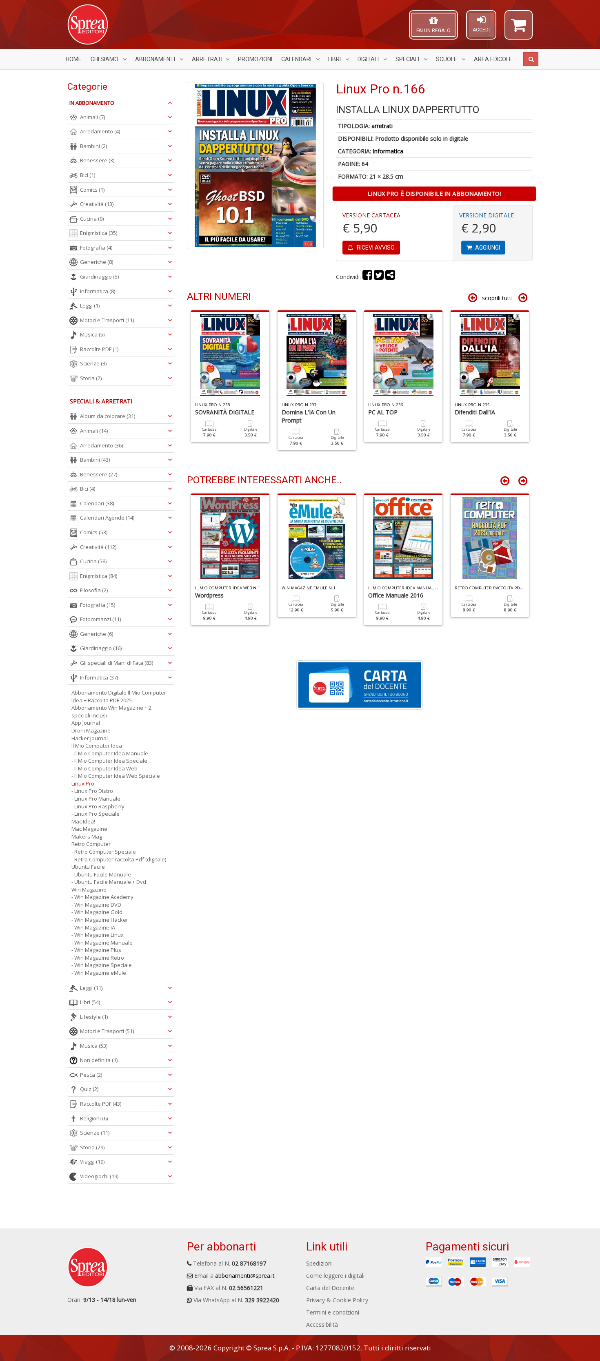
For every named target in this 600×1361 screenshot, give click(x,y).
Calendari (297, 59)
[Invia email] (390, 277)
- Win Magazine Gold (96, 912)
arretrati (382, 126)
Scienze (93, 363)
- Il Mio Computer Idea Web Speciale (115, 775)
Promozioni (255, 59)
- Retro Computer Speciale (103, 851)
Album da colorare (107, 416)
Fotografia (96, 247)
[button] (518, 28)
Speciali (408, 59)
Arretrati (207, 59)
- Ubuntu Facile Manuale (101, 874)
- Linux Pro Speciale (95, 813)
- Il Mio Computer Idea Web (104, 768)
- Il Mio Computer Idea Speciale (109, 760)
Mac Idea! (83, 821)
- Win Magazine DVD (96, 904)
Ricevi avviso (375, 247)
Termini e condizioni (332, 1312)
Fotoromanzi (100, 619)
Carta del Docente (330, 1288)
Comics (92, 189)
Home (74, 59)
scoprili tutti (497, 298)
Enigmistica (98, 233)
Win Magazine (89, 889)
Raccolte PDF (99, 349)
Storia (91, 378)
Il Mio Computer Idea (96, 745)
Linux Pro (82, 783)
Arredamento (100, 131)
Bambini (93, 146)
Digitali (369, 59)
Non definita (99, 1060)
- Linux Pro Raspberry (97, 806)
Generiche (96, 262)
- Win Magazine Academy (102, 897)
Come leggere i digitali (335, 1275)
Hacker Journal (89, 738)
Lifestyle (94, 1016)
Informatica (388, 151)
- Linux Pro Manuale (95, 798)
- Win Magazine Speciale (101, 965)
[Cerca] (530, 59)
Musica (92, 334)
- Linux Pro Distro (92, 790)
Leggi (90, 305)
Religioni (94, 1118)
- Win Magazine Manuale (102, 942)
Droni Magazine (91, 730)
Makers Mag (86, 836)
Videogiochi (99, 1176)
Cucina (92, 218)
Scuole (447, 59)
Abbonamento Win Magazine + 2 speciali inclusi (111, 711)
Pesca (91, 1074)
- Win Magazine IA (93, 927)
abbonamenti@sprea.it (245, 1275)
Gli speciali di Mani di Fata (116, 662)
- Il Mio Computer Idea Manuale (109, 753)
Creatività (96, 204)
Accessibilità (322, 1324)
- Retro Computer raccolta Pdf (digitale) (118, 859)
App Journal (85, 722)
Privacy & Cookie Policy (337, 1300)
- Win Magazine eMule (98, 972)
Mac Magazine (89, 828)
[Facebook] (367, 277)
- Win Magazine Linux (97, 934)
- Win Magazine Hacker (99, 919)
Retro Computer (91, 844)
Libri (335, 59)
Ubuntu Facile (88, 866)
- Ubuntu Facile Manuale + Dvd (108, 881)
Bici (87, 175)
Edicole (493, 59)
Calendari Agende (107, 517)
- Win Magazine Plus (96, 950)
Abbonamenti (155, 59)
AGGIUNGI (487, 247)
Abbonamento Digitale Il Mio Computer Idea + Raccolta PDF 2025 (118, 696)
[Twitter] (379, 277)
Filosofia (94, 590)
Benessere (97, 160)
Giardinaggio (99, 276)
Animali (92, 117)
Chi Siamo (105, 59)
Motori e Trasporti (107, 320)
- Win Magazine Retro (97, 957)
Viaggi (92, 1161)
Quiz (89, 1089)
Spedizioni (319, 1263)
